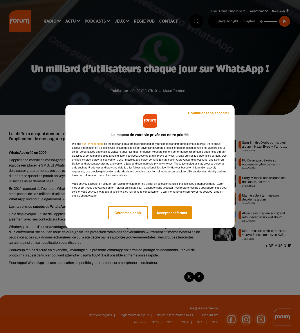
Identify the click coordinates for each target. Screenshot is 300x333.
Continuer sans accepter (208, 112)
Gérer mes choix (128, 212)
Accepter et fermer (172, 212)
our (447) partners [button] (92, 143)
